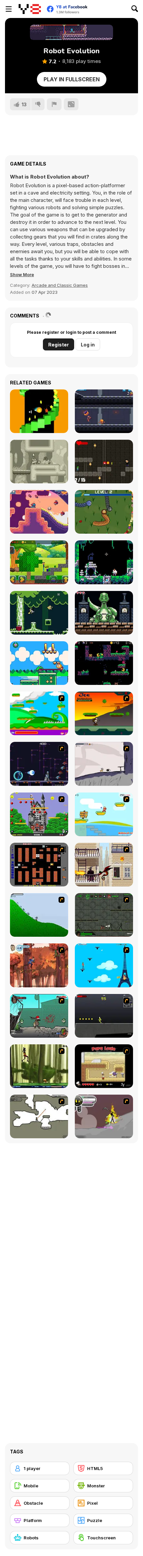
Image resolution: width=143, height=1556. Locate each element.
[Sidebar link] (8, 9)
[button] (22, 274)
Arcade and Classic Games (60, 285)
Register (58, 344)
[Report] (54, 104)
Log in (88, 344)
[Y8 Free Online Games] (30, 9)
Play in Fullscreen (72, 79)
